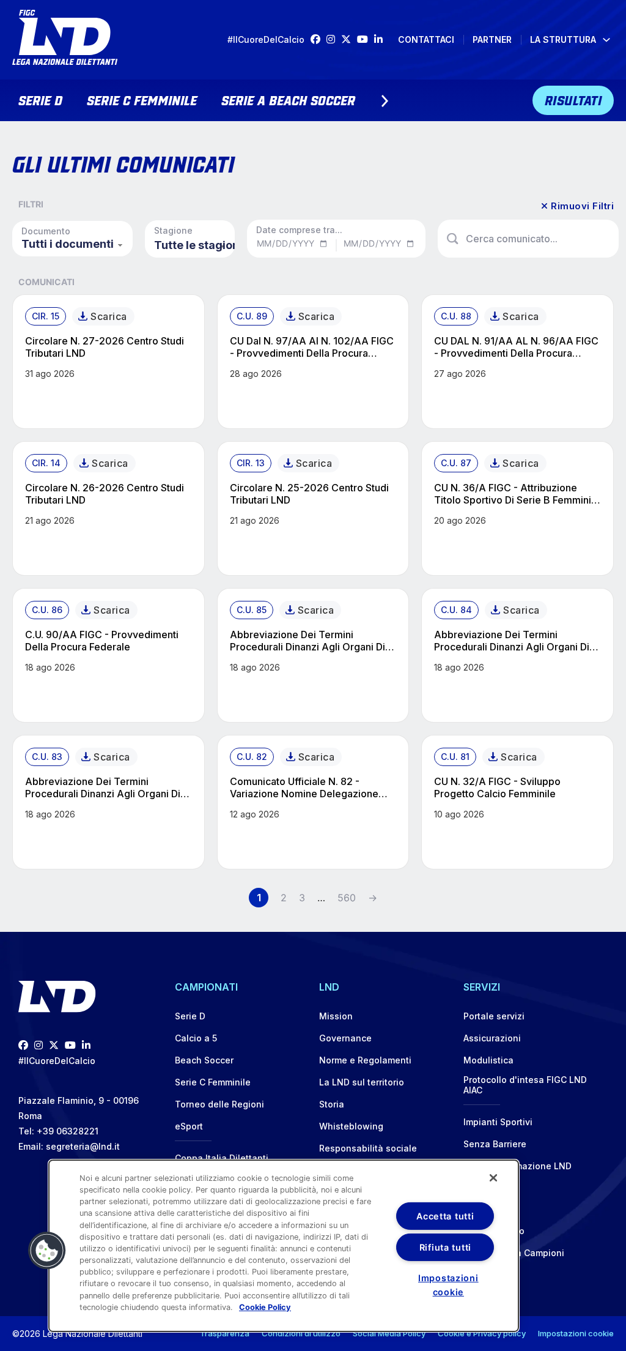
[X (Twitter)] (349, 39)
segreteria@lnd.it (83, 1146)
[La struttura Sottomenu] (606, 39)
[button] (47, 1250)
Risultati (573, 99)
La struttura (563, 39)
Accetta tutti (445, 1216)
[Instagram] (333, 39)
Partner (492, 39)
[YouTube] (365, 39)
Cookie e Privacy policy (482, 1333)
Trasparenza (224, 1333)
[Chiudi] (493, 1177)
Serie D (40, 99)
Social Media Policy (389, 1333)
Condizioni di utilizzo (301, 1333)
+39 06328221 (67, 1131)
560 (346, 897)
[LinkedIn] (381, 39)
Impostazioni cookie (576, 1333)
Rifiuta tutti (445, 1247)
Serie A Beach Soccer (288, 99)
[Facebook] (318, 39)
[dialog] (283, 1245)
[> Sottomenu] (385, 101)
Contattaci (426, 39)
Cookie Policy (265, 1307)
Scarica (108, 316)
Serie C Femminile (142, 99)
